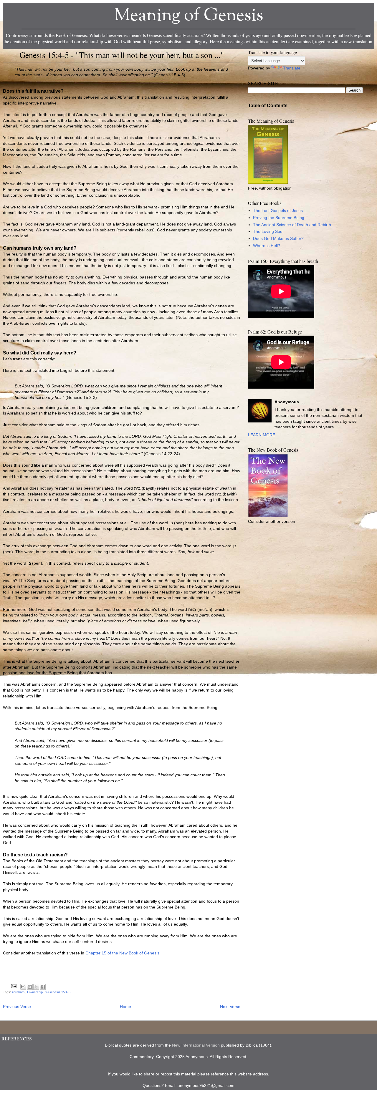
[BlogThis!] (30, 987)
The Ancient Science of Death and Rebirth (292, 224)
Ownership (35, 992)
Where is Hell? (266, 245)
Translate (291, 68)
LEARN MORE (261, 434)
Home (125, 1006)
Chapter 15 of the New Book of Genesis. (123, 953)
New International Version (196, 1045)
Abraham (18, 992)
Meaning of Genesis (188, 16)
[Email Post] (13, 986)
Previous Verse (17, 1006)
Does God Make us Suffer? (278, 238)
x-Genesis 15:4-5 (57, 992)
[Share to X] (36, 987)
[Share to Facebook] (43, 987)
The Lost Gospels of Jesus (278, 210)
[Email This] (23, 987)
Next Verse (230, 1006)
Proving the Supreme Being (278, 217)
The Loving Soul (268, 231)
